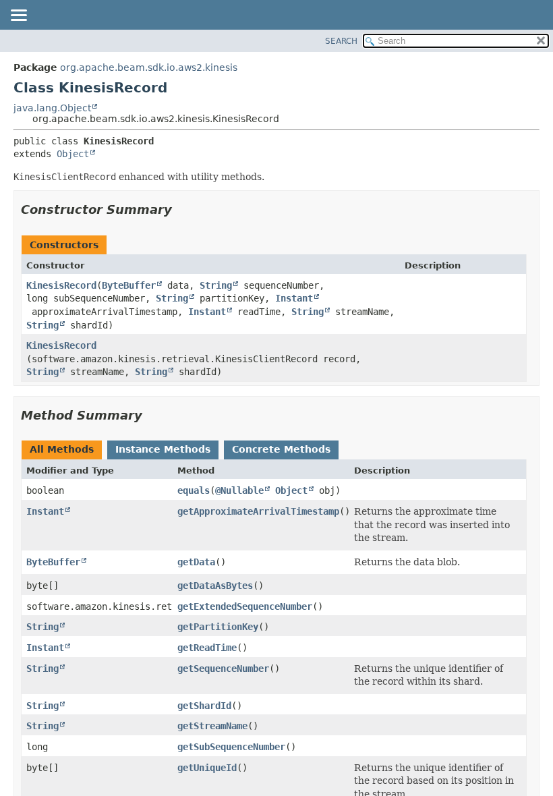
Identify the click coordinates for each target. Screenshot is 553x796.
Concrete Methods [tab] (281, 449)
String (216, 285)
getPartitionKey (217, 626)
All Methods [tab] (62, 449)
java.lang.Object (52, 108)
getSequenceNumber (223, 668)
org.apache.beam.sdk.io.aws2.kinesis (148, 67)
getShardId (204, 705)
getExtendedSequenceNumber (244, 606)
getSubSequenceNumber (231, 746)
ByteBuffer (129, 285)
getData (196, 562)
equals (193, 490)
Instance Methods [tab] (162, 449)
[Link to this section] (181, 209)
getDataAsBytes (215, 585)
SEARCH (341, 41)
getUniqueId (207, 767)
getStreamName (212, 725)
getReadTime (207, 647)
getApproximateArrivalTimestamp (258, 511)
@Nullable (239, 490)
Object (73, 153)
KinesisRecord (61, 285)
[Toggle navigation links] (18, 16)
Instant (294, 298)
